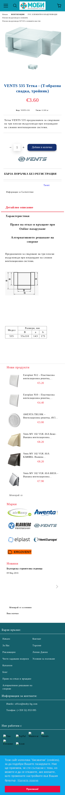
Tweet (47, 185)
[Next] (56, 586)
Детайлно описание (19, 207)
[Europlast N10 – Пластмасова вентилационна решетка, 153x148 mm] (14, 400)
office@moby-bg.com (26, 704)
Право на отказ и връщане (16, 679)
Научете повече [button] (28, 780)
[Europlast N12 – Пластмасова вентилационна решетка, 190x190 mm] (14, 381)
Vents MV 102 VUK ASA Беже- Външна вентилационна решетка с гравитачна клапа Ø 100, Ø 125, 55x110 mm (39, 436)
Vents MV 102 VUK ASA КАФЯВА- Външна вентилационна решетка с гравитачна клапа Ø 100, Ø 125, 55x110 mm (40, 455)
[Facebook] (6, 717)
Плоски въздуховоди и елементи (15, 18)
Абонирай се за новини (20, 607)
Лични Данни (40, 652)
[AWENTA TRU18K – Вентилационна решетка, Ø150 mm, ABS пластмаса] (14, 420)
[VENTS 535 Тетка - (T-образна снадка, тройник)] (32, 58)
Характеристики (18, 216)
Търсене (36, 645)
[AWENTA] (45, 513)
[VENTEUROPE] (45, 540)
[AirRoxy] (20, 513)
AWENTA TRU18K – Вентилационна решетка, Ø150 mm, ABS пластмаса (40, 416)
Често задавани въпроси (15, 659)
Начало (5, 14)
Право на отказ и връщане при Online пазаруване (32, 226)
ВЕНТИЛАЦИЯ (17, 14)
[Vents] (45, 526)
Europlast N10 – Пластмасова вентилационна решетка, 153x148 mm (38, 397)
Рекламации (9, 652)
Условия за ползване (43, 659)
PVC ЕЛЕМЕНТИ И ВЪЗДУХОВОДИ (42, 14)
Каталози (7, 665)
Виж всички (13, 613)
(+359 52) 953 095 (26, 710)
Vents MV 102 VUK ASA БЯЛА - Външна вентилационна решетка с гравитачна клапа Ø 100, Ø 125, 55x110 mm (40, 475)
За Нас (6, 645)
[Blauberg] (20, 526)
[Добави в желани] (59, 139)
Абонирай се (16, 495)
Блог (5, 672)
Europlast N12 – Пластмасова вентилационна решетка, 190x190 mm (38, 377)
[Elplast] (20, 540)
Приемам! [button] (32, 789)
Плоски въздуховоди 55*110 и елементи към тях (21, 21)
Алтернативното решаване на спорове (32, 239)
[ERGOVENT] (20, 552)
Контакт (36, 639)
